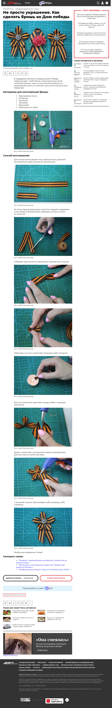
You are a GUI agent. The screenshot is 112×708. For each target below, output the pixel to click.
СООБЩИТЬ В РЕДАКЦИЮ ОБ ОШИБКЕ (31, 670)
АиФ (31, 68)
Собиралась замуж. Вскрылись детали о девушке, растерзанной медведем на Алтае (94, 87)
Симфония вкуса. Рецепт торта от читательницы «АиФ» (44, 570)
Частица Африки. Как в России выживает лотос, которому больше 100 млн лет (95, 72)
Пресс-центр (42, 662)
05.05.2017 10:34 (8, 9)
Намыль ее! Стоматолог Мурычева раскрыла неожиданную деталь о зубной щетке (95, 101)
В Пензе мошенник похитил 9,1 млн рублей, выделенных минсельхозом (91, 34)
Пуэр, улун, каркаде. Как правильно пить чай (55, 618)
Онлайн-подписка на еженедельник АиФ (79, 662)
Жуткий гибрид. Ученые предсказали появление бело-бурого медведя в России (96, 79)
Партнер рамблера (38, 699)
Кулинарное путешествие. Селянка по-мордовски (56, 611)
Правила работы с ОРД (51, 665)
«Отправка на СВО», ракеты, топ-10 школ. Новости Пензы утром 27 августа (91, 25)
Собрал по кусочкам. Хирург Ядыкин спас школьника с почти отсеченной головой (96, 65)
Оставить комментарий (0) (56, 578)
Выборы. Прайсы (25, 667)
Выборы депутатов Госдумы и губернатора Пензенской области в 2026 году (68, 667)
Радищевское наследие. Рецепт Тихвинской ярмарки (23, 611)
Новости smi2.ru (10, 655)
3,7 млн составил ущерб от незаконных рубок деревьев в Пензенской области (91, 51)
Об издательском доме (27, 662)
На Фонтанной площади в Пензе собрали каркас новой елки (23, 625)
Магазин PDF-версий (56, 662)
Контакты (36, 667)
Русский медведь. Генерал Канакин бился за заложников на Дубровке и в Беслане (91, 16)
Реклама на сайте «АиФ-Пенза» (29, 665)
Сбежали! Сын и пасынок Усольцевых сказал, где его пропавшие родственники (96, 94)
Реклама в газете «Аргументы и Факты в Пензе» (77, 665)
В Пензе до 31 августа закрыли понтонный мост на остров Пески (91, 43)
